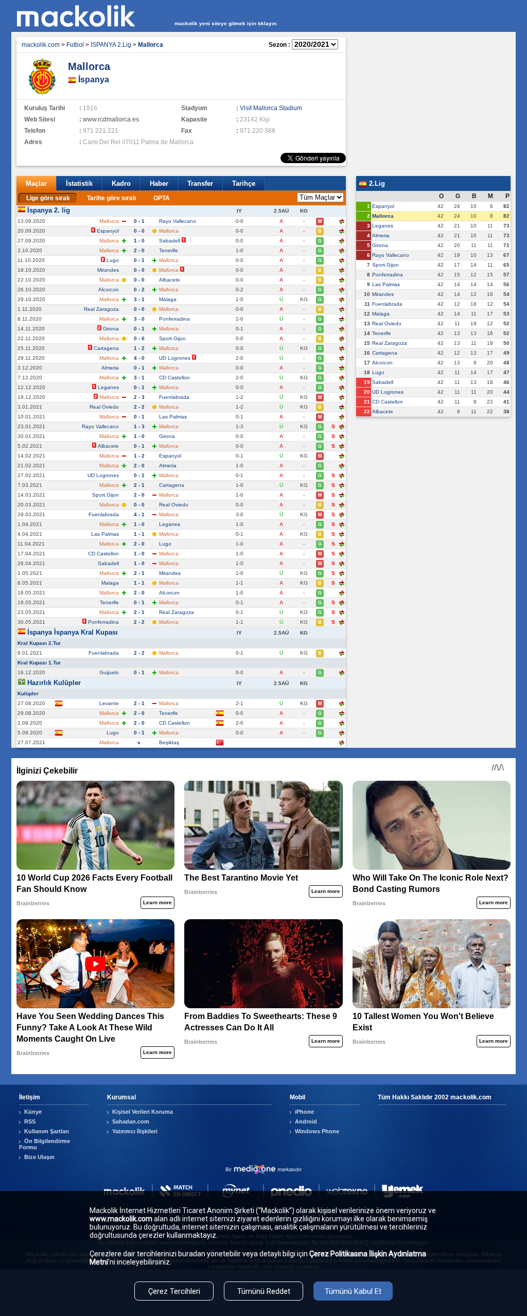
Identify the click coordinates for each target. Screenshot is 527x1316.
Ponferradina (174, 319)
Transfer (200, 183)
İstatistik (79, 183)
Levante (109, 703)
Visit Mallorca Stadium (271, 108)
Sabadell (169, 240)
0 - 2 (139, 289)
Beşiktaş (169, 742)
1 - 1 (139, 534)
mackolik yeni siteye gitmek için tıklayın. (226, 23)
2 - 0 (139, 250)
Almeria (110, 368)
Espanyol (108, 231)
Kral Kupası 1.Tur (39, 662)
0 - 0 (139, 231)
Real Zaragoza (101, 309)
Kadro (121, 183)
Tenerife (168, 250)
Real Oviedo (104, 407)
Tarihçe (243, 183)
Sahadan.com (130, 1121)
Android (306, 1121)
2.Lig (376, 183)
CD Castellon (174, 377)
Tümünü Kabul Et (353, 1291)
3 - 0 (139, 319)
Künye (33, 1112)
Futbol (75, 44)
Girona (111, 328)
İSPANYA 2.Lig (111, 44)
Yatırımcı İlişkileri (134, 1131)
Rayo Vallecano (177, 221)
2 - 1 (139, 485)
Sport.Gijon (172, 338)
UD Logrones (174, 358)
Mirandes (108, 270)
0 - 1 (139, 221)
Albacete (169, 280)
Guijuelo (109, 672)
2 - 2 (139, 407)
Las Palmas (173, 416)
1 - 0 (139, 240)
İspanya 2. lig (48, 210)
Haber (159, 183)
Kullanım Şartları (46, 1131)
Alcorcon (108, 289)
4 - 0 (139, 358)
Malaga (168, 299)
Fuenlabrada (174, 397)
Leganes (108, 387)
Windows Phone (317, 1131)
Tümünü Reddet (263, 1291)
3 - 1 (139, 299)
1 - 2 (139, 348)
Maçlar (36, 183)
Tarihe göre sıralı (111, 198)
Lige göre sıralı (47, 198)
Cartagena (106, 348)
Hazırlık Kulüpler (54, 683)
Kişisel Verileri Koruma (142, 1112)
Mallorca (383, 216)
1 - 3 (139, 426)
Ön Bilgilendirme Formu (44, 1144)
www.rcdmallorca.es (111, 119)
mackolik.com (41, 44)
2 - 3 (139, 397)
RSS (30, 1121)
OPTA (161, 198)
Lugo (113, 260)
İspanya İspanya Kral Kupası (72, 632)
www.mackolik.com (121, 1219)
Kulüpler (28, 693)
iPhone (304, 1112)
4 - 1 (139, 514)
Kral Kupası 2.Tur (39, 643)
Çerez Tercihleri (174, 1291)
